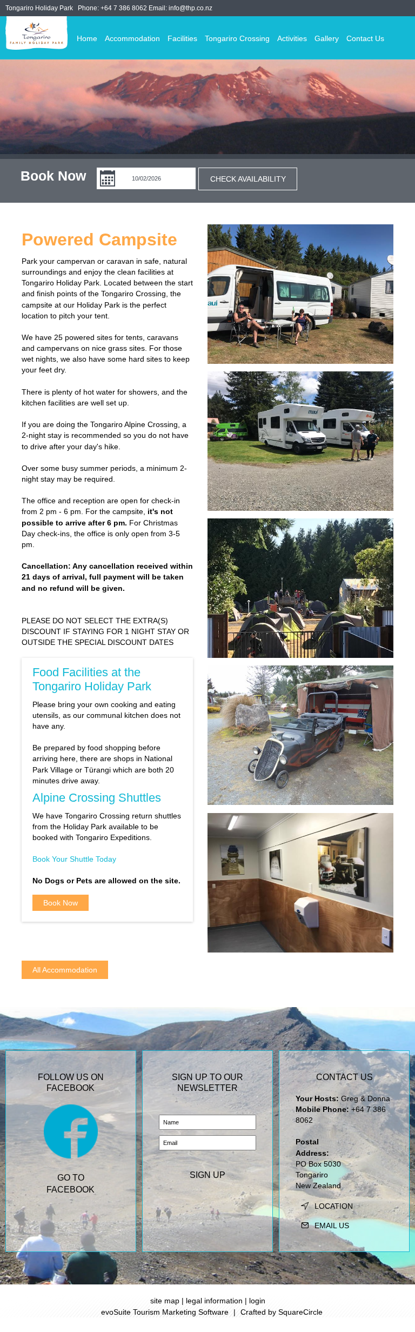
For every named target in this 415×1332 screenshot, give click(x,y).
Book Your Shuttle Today (74, 859)
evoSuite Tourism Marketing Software (165, 1312)
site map (164, 1300)
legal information (214, 1300)
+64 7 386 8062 (124, 8)
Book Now (60, 902)
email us (331, 1225)
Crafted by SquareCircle (281, 1312)
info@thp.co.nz (190, 8)
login (257, 1300)
